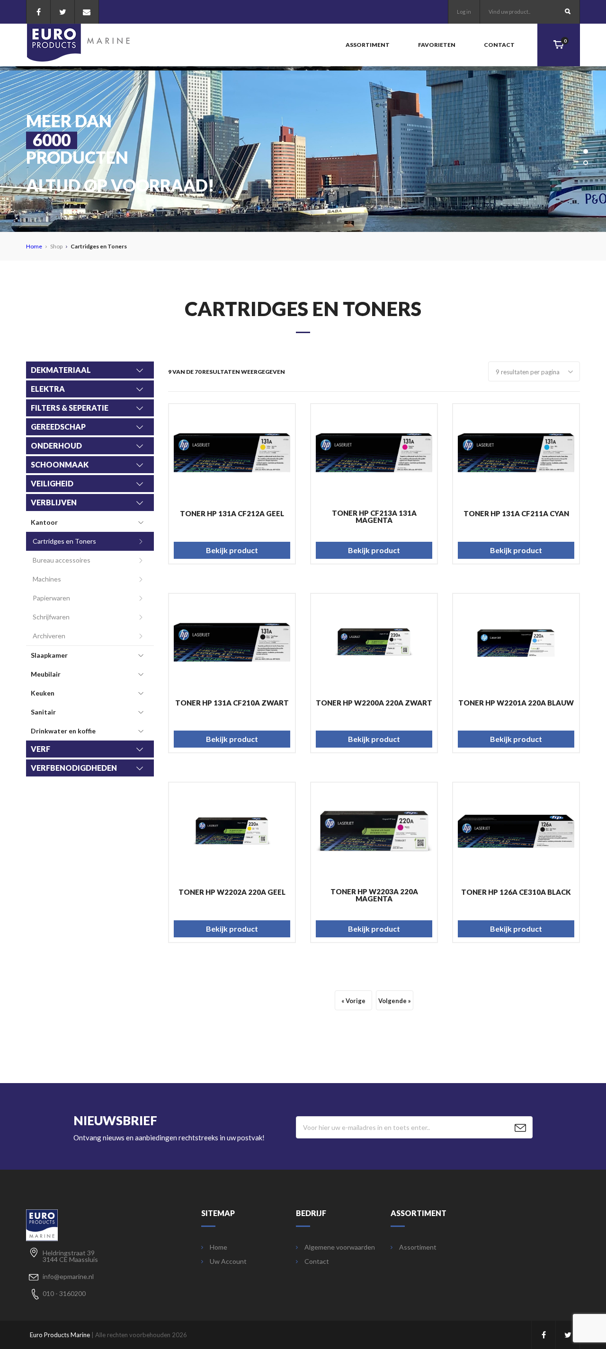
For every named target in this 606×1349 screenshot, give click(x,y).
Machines (47, 579)
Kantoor (44, 522)
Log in (464, 12)
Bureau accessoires (61, 560)
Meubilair (46, 674)
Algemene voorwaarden (339, 1247)
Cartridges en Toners (64, 541)
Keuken (42, 693)
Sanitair (43, 712)
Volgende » (394, 1001)
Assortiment (368, 44)
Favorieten (436, 44)
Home (34, 246)
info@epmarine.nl (68, 1276)
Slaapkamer (49, 655)
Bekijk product (232, 550)
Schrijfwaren (51, 617)
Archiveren (49, 636)
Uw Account (228, 1261)
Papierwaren (51, 598)
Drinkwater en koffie (63, 731)
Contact (499, 44)
